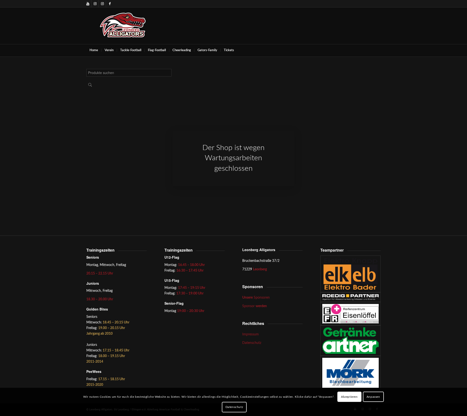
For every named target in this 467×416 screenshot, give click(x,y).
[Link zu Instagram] (95, 3)
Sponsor (254, 306)
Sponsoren (256, 297)
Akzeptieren (349, 396)
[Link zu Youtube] (87, 3)
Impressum (250, 334)
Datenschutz (251, 343)
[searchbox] (128, 72)
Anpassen (373, 396)
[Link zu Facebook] (109, 3)
